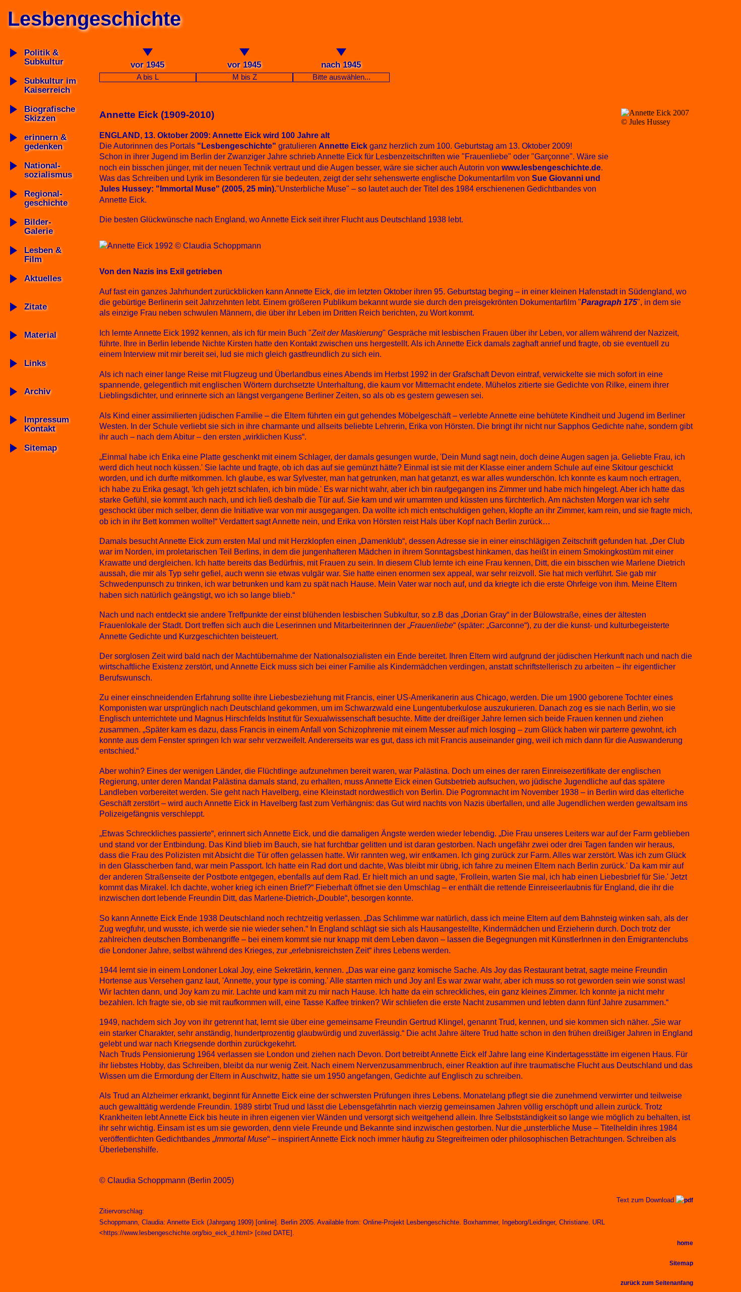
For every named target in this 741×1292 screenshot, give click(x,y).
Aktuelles (42, 278)
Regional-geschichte (46, 198)
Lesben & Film (42, 254)
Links (35, 363)
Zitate (35, 307)
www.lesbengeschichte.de (551, 167)
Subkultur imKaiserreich (50, 85)
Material (40, 335)
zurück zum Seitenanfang (657, 1282)
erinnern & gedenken (45, 142)
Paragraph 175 (609, 302)
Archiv (37, 391)
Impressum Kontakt (46, 424)
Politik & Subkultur (44, 57)
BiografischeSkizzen (49, 113)
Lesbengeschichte (94, 19)
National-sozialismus (48, 170)
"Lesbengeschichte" (236, 146)
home (685, 1243)
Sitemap (40, 448)
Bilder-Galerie (38, 226)
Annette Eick (343, 146)
